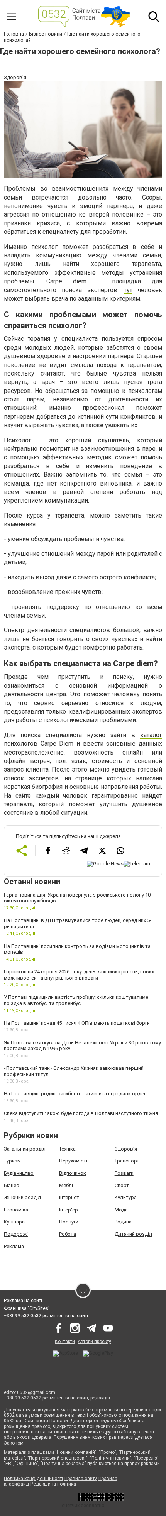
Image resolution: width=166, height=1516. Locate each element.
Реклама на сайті (23, 1300)
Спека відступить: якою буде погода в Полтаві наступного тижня (81, 1113)
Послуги (68, 1222)
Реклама (14, 1246)
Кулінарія (15, 1222)
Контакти (65, 1341)
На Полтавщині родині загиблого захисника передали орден (75, 1093)
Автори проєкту (94, 1341)
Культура (126, 1197)
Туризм (12, 1161)
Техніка (67, 1149)
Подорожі (16, 1234)
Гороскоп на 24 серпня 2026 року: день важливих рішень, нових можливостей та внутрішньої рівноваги (79, 975)
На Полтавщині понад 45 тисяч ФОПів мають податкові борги (77, 1023)
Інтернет (69, 1197)
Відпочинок (72, 1173)
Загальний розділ (25, 1149)
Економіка (16, 1210)
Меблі (66, 1185)
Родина (123, 1222)
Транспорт (127, 1161)
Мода (121, 1210)
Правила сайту (80, 1478)
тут (128, 290)
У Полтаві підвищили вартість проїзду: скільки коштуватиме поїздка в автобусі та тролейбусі (76, 1000)
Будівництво (19, 1173)
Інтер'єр (68, 1210)
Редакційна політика (53, 1484)
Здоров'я (126, 1149)
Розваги (124, 1173)
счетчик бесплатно (83, 1505)
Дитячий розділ (133, 1234)
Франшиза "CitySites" (27, 1308)
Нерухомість (74, 1161)
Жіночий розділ (22, 1197)
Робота (67, 1234)
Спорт (122, 1185)
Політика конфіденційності (33, 1478)
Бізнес (11, 1185)
